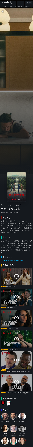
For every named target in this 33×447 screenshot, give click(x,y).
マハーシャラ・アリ (22, 421)
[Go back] (2, 11)
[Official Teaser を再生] (16, 318)
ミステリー (10, 205)
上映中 (5, 6)
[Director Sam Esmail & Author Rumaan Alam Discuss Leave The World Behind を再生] (16, 382)
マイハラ (5, 433)
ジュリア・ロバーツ (5, 421)
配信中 (11, 6)
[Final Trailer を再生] (16, 276)
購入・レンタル (18, 6)
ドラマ (3, 205)
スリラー (18, 205)
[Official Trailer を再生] (16, 297)
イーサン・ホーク (13, 421)
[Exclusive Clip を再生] (16, 339)
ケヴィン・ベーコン (5, 446)
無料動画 (27, 6)
